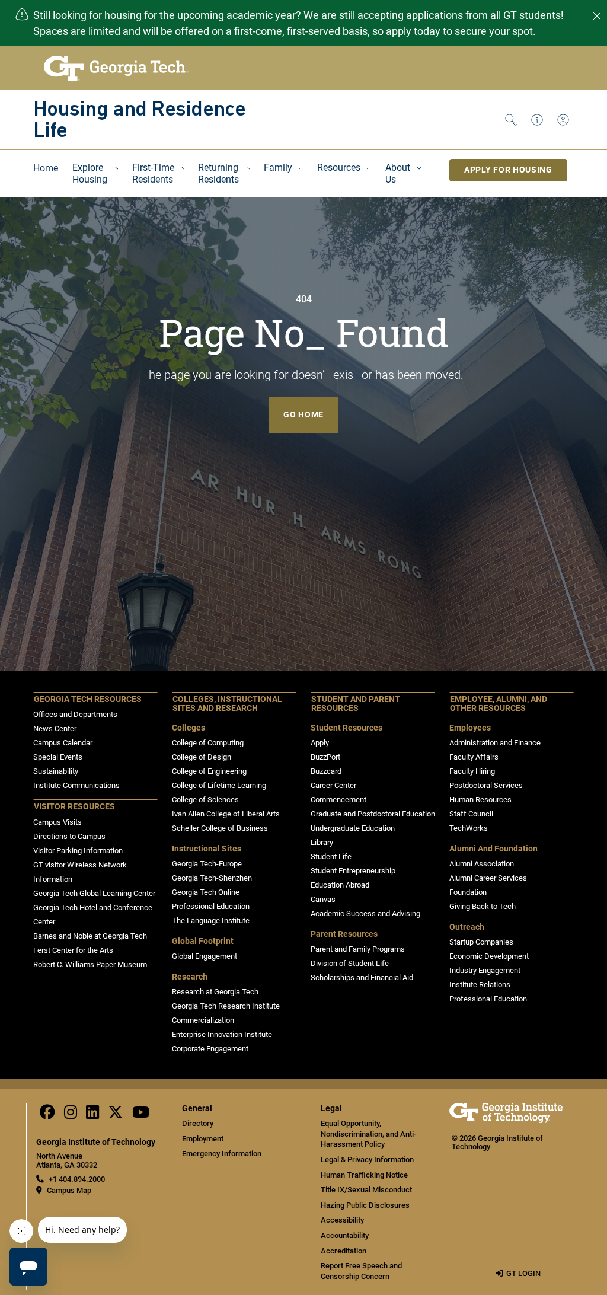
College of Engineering (209, 771)
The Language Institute (211, 920)
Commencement (338, 799)
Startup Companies (481, 941)
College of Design (201, 756)
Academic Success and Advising (365, 913)
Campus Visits (57, 822)
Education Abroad (340, 885)
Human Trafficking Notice (364, 1174)
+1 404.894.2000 (77, 1179)
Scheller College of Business (220, 828)
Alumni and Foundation (493, 849)
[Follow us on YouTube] (140, 1115)
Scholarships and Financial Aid (362, 977)
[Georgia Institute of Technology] (116, 68)
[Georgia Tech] (506, 1120)
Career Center (333, 785)
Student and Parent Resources (355, 704)
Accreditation (343, 1250)
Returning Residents (218, 173)
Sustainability (55, 771)
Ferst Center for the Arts (73, 950)
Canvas (323, 899)
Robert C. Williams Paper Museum (90, 964)
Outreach (466, 927)
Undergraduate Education (353, 828)
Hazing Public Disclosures (365, 1205)
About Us (397, 173)
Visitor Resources (74, 807)
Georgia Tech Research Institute (226, 1005)
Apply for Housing (508, 169)
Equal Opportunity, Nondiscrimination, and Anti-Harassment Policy (368, 1134)
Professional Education (211, 906)
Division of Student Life (350, 963)
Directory (197, 1123)
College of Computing (208, 742)
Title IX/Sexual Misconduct (366, 1189)
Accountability (345, 1235)
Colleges (188, 728)
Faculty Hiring (472, 771)
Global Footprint (203, 941)
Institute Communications (76, 785)
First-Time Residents (153, 173)
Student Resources (346, 728)
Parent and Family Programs (358, 949)
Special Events (57, 756)
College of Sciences (205, 799)
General (197, 1108)
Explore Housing (89, 173)
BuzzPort (325, 756)
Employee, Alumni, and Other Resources (498, 704)
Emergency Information (221, 1153)
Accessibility (342, 1220)
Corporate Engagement (210, 1048)
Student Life (331, 856)
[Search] (513, 120)
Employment (202, 1138)
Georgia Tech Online (205, 892)
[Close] (597, 16)
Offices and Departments (75, 714)
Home (45, 168)
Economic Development (489, 956)
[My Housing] (565, 120)
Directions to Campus (69, 836)
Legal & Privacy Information (367, 1159)
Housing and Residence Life (139, 121)
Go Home (303, 414)
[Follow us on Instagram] (70, 1115)
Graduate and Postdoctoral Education (373, 813)
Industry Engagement (484, 970)
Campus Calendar (62, 742)
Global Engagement (204, 956)
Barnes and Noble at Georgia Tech (90, 936)
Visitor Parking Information (78, 850)
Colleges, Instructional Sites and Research (227, 704)
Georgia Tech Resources (88, 699)
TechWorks (468, 828)
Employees (470, 728)
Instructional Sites (206, 849)
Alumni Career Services (488, 877)
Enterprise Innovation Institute (222, 1034)
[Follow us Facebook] (47, 1115)
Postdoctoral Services (486, 785)
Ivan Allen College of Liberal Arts (226, 813)
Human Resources (480, 799)
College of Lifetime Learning (219, 785)
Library (322, 842)
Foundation (468, 892)
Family (278, 167)
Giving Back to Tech (482, 906)
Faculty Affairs (474, 756)
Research (189, 977)
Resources (338, 167)
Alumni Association (481, 863)
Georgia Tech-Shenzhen (212, 877)
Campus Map (69, 1190)
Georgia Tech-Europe (207, 863)
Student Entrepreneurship (353, 870)
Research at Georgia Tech (215, 991)
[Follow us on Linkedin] (92, 1115)
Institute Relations (479, 984)
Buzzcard (326, 771)
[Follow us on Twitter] (115, 1115)
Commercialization (203, 1020)
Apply (320, 742)
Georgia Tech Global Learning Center (94, 893)
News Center (54, 728)
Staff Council (471, 813)
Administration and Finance (495, 742)
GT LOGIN (523, 1273)
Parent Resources (344, 934)
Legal (331, 1108)
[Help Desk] (539, 120)
